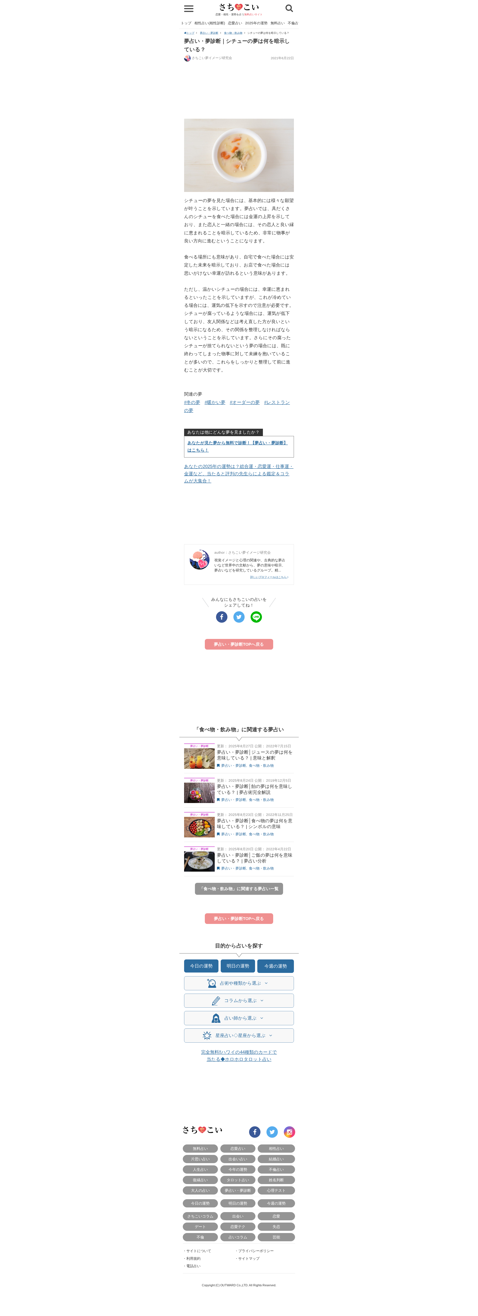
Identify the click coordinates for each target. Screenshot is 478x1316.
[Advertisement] (239, 90)
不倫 (200, 1237)
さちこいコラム (200, 1216)
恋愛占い (235, 23)
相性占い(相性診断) (209, 23)
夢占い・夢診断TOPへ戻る (239, 644)
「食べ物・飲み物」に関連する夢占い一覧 (239, 888)
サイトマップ (249, 1258)
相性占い (276, 1149)
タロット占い (238, 1180)
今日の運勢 (201, 965)
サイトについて (198, 1251)
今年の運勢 (238, 1169)
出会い (237, 1216)
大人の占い (200, 1190)
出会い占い (238, 1159)
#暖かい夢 (215, 402)
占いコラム (238, 1237)
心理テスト (276, 1190)
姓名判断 (276, 1180)
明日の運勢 (238, 965)
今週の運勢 (275, 966)
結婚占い (276, 1159)
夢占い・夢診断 (209, 32)
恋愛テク (237, 1227)
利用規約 (193, 1258)
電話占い (193, 1266)
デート (200, 1227)
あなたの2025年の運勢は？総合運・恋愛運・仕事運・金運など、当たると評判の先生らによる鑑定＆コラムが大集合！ (239, 473)
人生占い (200, 1169)
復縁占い (200, 1180)
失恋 (276, 1227)
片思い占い (200, 1159)
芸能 (276, 1237)
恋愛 (276, 1216)
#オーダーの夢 (245, 402)
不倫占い (295, 23)
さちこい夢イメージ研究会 (212, 58)
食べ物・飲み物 (233, 32)
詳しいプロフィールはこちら (268, 577)
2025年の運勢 (256, 23)
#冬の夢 (192, 402)
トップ (186, 23)
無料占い (278, 23)
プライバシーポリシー (256, 1251)
